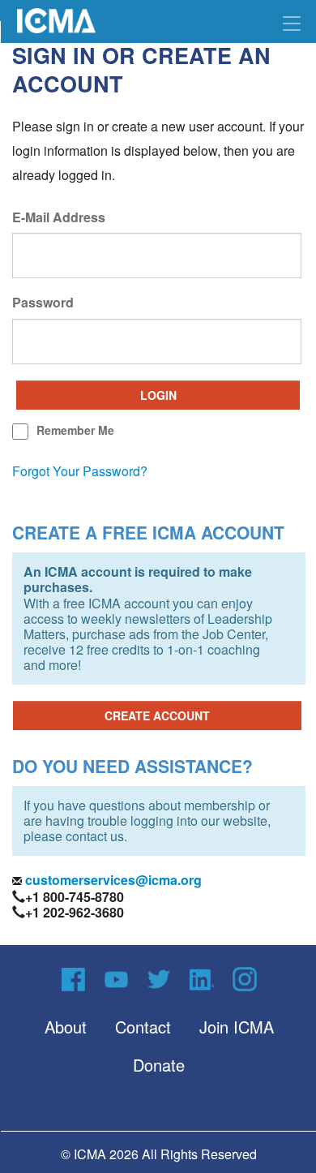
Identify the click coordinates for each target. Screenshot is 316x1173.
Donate (159, 1064)
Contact (143, 1026)
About (66, 1026)
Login (158, 395)
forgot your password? (79, 471)
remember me (75, 430)
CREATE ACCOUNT (157, 715)
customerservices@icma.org (112, 879)
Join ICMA (236, 1026)
